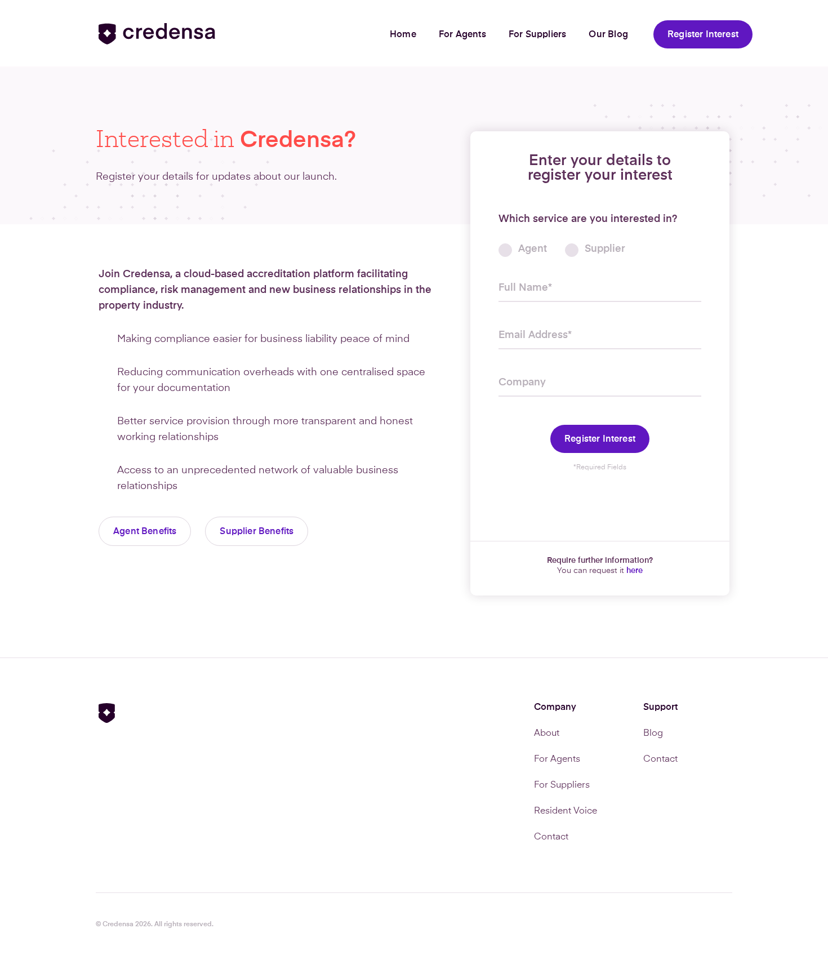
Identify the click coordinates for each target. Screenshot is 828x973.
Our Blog (608, 34)
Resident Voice (565, 811)
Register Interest (702, 34)
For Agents (462, 34)
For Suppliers (538, 34)
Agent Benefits (144, 531)
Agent (532, 249)
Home (403, 34)
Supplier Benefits (256, 531)
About (546, 733)
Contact (551, 837)
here (634, 571)
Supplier (605, 249)
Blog (653, 733)
